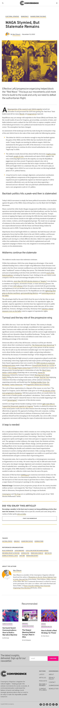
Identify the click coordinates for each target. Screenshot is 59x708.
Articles (42, 678)
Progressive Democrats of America (37, 384)
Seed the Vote (44, 377)
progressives (32, 114)
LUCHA (51, 365)
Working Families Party (38, 382)
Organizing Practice (46, 626)
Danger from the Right (38, 16)
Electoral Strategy (12, 16)
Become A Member (42, 685)
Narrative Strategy (7, 624)
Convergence (6, 494)
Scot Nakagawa (27, 640)
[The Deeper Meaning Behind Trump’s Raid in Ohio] (29, 615)
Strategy (43, 624)
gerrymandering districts (29, 293)
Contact (52, 682)
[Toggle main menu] (57, 3)
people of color (19, 156)
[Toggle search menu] (3, 3)
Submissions (54, 686)
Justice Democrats (16, 384)
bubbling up (25, 475)
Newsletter (53, 689)
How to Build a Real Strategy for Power (49, 632)
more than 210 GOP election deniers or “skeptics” (30, 281)
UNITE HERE (22, 555)
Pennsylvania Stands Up (40, 365)
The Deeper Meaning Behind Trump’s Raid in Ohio (28, 633)
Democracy (25, 16)
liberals (21, 114)
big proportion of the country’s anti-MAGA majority (25, 109)
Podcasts (43, 681)
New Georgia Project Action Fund (19, 368)
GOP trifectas (17, 286)
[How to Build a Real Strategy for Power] (49, 616)
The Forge (17, 494)
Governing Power (38, 541)
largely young (50, 154)
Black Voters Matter (7, 550)
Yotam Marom (46, 636)
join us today (21, 514)
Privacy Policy (52, 678)
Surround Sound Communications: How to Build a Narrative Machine (9, 631)
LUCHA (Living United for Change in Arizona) (37, 550)
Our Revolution (25, 553)
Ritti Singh (6, 638)
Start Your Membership (30, 518)
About (51, 675)
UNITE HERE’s (12, 372)
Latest (41, 675)
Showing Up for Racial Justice (10, 555)
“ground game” (12, 400)
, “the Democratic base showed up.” (43, 345)
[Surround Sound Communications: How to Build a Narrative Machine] (10, 616)
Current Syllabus (43, 689)
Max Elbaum (16, 34)
